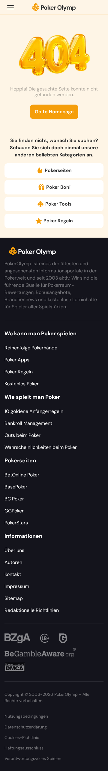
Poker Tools (58, 204)
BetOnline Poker (21, 475)
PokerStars (16, 523)
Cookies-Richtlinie (21, 737)
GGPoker (14, 511)
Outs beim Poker (22, 435)
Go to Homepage (54, 111)
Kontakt (12, 574)
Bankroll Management (28, 423)
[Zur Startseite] (54, 7)
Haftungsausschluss (24, 748)
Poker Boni (58, 187)
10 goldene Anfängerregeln (33, 411)
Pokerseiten (58, 170)
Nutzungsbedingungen (26, 716)
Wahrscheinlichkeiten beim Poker (40, 447)
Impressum (16, 586)
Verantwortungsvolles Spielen (32, 758)
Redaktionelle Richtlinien (31, 610)
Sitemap (13, 598)
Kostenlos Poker (21, 384)
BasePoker (15, 487)
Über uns (14, 550)
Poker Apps (16, 360)
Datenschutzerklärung (25, 727)
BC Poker (14, 499)
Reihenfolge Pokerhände (30, 348)
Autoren (13, 562)
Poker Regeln (58, 221)
